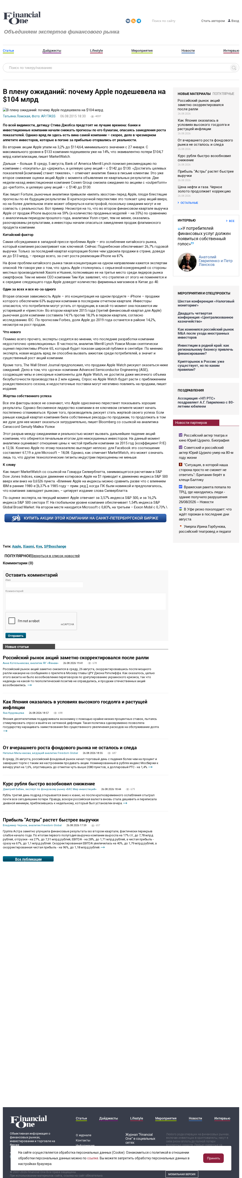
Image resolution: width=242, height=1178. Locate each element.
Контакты (83, 1140)
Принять (213, 1158)
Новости (188, 50)
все (231, 221)
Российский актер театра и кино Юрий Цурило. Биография (204, 437)
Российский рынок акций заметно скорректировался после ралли (76, 657)
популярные (223, 94)
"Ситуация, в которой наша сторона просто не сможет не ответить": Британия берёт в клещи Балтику (203, 472)
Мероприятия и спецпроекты (204, 293)
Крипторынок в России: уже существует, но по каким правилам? (201, 365)
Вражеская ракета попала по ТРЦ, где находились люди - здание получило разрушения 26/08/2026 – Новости (205, 494)
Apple (16, 546)
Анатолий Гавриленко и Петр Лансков (216, 260)
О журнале (83, 1135)
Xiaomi (28, 546)
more (30, 685)
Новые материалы (194, 93)
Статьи (8, 50)
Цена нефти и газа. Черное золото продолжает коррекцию (204, 189)
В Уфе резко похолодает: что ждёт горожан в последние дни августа (205, 514)
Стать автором (213, 20)
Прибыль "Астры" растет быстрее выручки (51, 820)
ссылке (92, 1158)
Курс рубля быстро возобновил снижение (49, 783)
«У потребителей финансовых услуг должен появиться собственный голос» (204, 236)
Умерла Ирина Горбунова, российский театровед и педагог (205, 528)
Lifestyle (96, 50)
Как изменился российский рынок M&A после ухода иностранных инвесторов (206, 333)
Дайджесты (52, 50)
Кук (39, 546)
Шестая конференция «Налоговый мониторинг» (206, 303)
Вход (235, 20)
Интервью (231, 50)
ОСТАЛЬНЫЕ (189, 202)
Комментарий (14, 591)
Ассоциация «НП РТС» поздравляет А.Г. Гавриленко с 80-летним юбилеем (206, 402)
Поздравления (191, 390)
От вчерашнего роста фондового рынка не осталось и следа (70, 747)
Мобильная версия (181, 1174)
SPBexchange (55, 546)
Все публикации (28, 859)
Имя (8, 580)
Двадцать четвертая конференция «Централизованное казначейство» (205, 317)
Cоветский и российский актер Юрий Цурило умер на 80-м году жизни (206, 452)
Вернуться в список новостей (55, 556)
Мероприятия (142, 50)
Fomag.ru (22, 18)
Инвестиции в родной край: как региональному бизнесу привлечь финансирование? (205, 349)
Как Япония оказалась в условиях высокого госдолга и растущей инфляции (75, 704)
